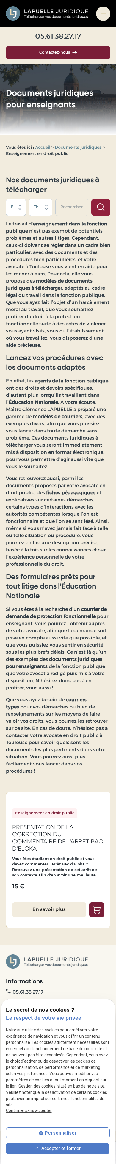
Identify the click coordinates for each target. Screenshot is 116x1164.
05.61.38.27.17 (58, 36)
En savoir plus (49, 909)
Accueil (42, 147)
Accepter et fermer (60, 1148)
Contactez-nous (54, 52)
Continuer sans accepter (29, 1110)
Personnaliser (61, 1133)
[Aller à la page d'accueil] (47, 13)
